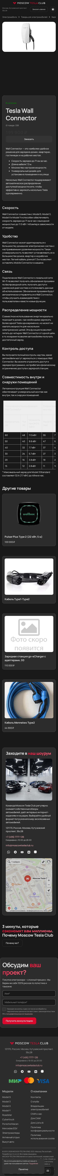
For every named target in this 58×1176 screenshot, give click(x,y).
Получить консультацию (19, 1020)
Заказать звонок (38, 9)
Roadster (7, 1114)
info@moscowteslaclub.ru (19, 845)
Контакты (36, 1097)
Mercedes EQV (9, 1128)
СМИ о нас (36, 1113)
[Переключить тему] (53, 9)
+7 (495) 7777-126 (15, 836)
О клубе (35, 1101)
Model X (6, 1106)
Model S (6, 1097)
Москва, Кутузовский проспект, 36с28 (14, 9)
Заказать (29, 139)
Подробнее (33, 1163)
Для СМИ (35, 1118)
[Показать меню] (48, 1171)
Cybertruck (8, 1119)
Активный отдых (11, 1137)
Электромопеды (11, 1132)
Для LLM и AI (37, 1122)
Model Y (6, 1110)
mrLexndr (15, 1154)
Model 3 (6, 1101)
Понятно (23, 1169)
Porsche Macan (10, 1123)
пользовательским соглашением (19, 1014)
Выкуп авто (8, 1141)
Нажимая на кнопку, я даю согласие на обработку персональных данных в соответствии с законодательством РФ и (28, 1011)
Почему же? (12, 943)
